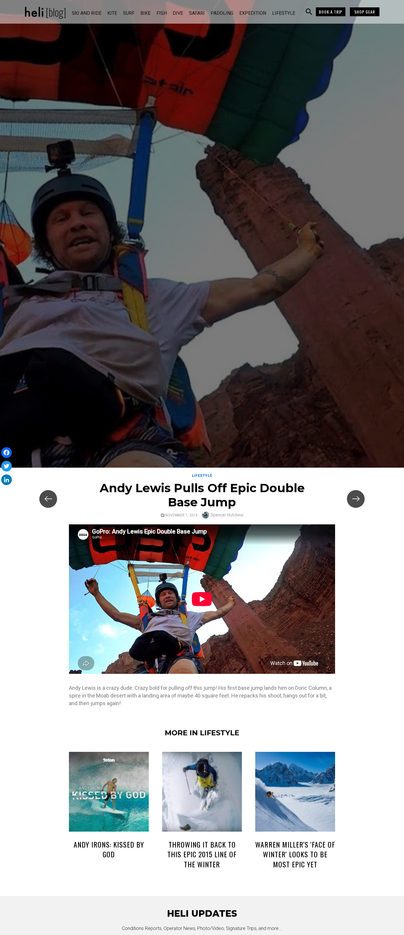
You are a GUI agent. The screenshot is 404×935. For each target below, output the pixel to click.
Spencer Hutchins (227, 515)
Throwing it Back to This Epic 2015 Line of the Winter (202, 854)
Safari (197, 13)
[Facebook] (6, 452)
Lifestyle (283, 13)
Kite (112, 13)
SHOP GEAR (364, 12)
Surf (129, 13)
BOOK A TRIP (330, 12)
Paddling (222, 13)
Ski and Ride (86, 13)
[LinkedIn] (6, 479)
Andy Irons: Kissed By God (109, 849)
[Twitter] (6, 466)
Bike (145, 13)
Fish (161, 13)
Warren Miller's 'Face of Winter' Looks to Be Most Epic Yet (295, 854)
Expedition (252, 13)
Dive (178, 13)
